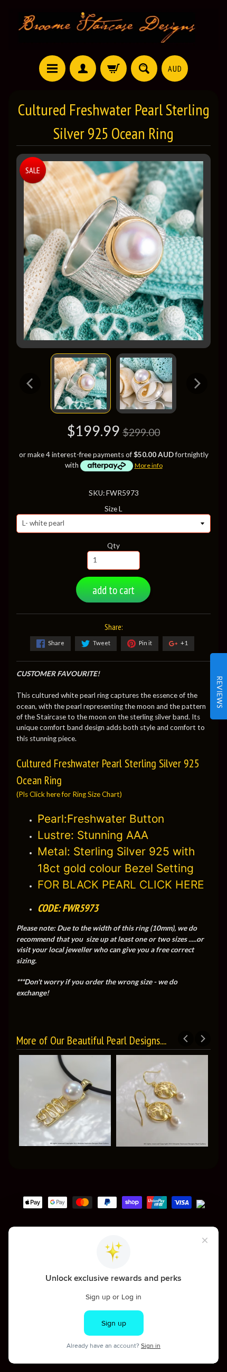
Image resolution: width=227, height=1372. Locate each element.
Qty (113, 545)
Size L (113, 509)
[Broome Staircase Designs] (113, 29)
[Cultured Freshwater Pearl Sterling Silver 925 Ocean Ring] (81, 383)
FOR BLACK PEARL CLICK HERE (120, 884)
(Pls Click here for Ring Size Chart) (69, 794)
